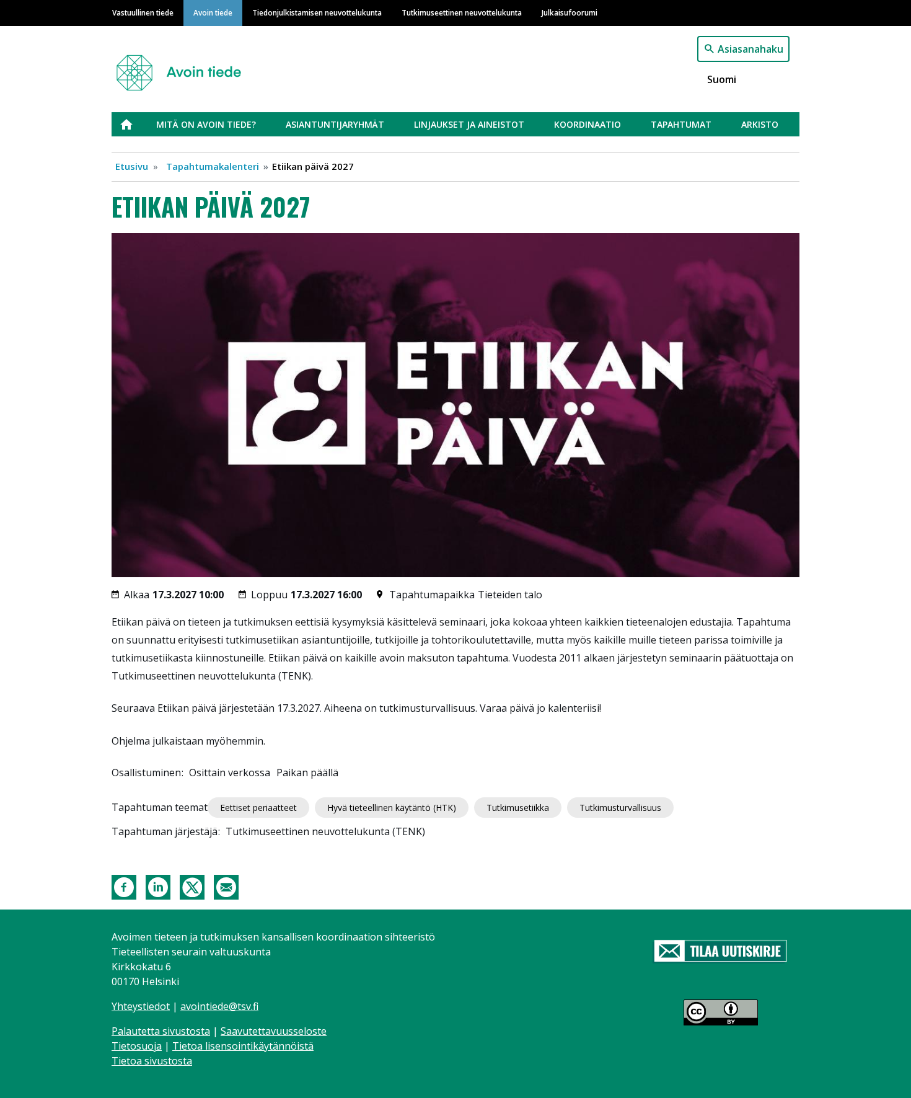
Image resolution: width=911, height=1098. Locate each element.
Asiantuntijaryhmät (335, 124)
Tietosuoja (137, 1046)
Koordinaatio (587, 124)
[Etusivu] (184, 67)
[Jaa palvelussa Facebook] (124, 886)
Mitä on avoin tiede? (206, 124)
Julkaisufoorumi (569, 12)
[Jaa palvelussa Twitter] (192, 886)
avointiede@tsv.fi (219, 1006)
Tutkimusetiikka (517, 807)
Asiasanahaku (750, 49)
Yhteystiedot (141, 1006)
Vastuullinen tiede (143, 12)
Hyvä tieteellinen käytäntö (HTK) (391, 807)
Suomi (721, 79)
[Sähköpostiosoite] (226, 886)
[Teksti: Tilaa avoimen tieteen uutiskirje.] (720, 952)
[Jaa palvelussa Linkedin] (158, 886)
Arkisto (759, 124)
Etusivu (133, 124)
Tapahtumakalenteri (212, 166)
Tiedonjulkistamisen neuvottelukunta (317, 12)
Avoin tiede (212, 12)
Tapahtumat (681, 124)
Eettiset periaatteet (258, 807)
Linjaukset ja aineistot (469, 124)
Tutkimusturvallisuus (620, 807)
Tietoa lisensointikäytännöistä (243, 1046)
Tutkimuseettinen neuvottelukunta (462, 12)
